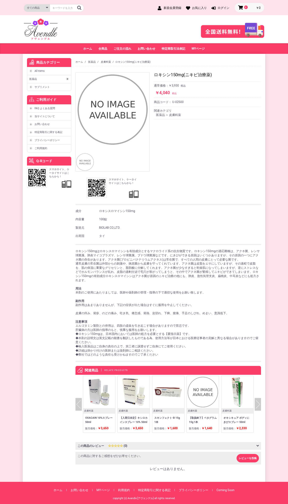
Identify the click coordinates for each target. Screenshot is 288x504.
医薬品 (33, 78)
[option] (112, 110)
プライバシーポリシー (47, 140)
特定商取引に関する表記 (48, 132)
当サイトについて (45, 116)
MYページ (198, 48)
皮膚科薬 (106, 61)
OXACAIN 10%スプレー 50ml (99, 420)
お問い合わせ (146, 48)
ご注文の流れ (122, 48)
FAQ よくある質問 (45, 108)
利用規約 (124, 490)
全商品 (102, 48)
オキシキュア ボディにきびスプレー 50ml (236, 420)
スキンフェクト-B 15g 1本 (168, 420)
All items (40, 70)
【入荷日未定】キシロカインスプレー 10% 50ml (134, 420)
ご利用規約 (41, 148)
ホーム (87, 48)
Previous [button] (78, 404)
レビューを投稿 (248, 458)
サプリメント (42, 87)
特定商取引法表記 (173, 48)
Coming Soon (225, 490)
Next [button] (258, 404)
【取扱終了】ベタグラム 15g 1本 (203, 420)
